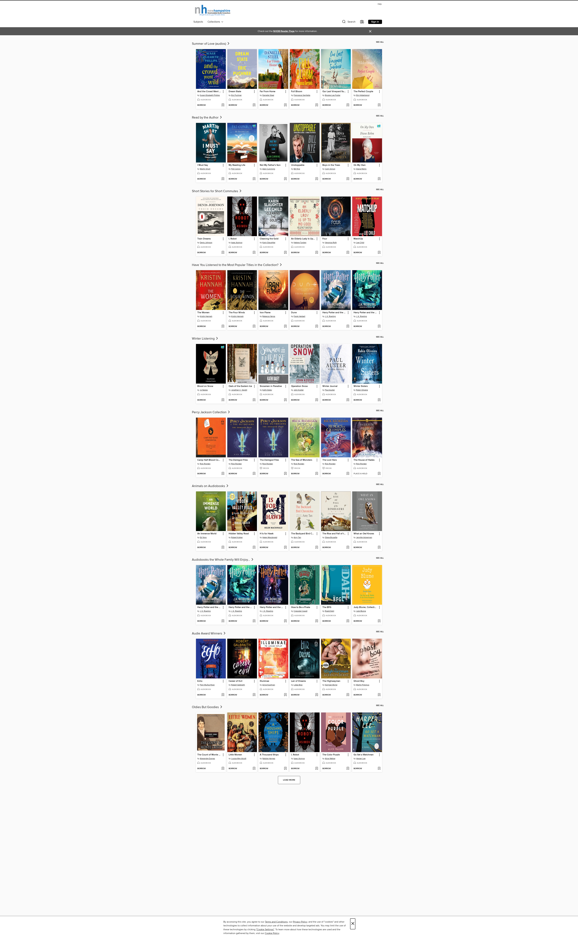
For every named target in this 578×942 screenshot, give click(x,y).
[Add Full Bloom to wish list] (317, 105)
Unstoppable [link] (297, 165)
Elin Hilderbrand (362, 95)
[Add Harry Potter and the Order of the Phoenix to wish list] (285, 621)
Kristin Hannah (206, 316)
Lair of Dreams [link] (298, 681)
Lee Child (360, 242)
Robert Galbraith (238, 685)
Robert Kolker (237, 537)
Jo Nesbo (204, 390)
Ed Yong (203, 537)
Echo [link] (199, 681)
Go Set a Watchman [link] (364, 754)
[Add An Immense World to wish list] (223, 548)
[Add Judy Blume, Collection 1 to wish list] (379, 621)
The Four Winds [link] (237, 312)
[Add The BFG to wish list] (348, 621)
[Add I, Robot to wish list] (254, 253)
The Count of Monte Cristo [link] (209, 754)
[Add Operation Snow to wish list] (317, 400)
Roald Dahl (329, 611)
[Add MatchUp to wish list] (379, 253)
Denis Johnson (206, 242)
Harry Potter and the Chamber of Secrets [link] (334, 312)
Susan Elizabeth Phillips (210, 95)
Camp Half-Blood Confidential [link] (209, 460)
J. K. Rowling (330, 316)
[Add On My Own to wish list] (379, 179)
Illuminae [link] (264, 681)
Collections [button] (214, 21)
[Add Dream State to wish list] (254, 105)
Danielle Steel (268, 95)
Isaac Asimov (236, 242)
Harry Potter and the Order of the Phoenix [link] (272, 607)
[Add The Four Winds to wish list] (254, 326)
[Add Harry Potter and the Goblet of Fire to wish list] (379, 326)
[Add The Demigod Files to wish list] (254, 474)
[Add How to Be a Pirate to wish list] (317, 621)
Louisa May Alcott (238, 758)
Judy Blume (361, 611)
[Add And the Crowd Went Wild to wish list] (223, 105)
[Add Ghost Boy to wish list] (379, 695)
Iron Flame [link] (265, 312)
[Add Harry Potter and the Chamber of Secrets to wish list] (348, 326)
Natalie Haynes (268, 758)
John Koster (299, 390)
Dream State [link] (235, 91)
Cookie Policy (272, 933)
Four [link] (324, 238)
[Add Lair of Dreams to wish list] (317, 695)
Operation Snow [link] (299, 386)
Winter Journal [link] (329, 386)
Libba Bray (298, 685)
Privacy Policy (300, 921)
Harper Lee (360, 758)
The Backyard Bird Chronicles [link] (303, 533)
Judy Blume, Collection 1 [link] (366, 607)
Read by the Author (205, 118)
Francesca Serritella (302, 95)
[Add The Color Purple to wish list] (348, 769)
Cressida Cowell (300, 611)
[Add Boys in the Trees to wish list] (348, 179)
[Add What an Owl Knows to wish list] (379, 548)
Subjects (198, 21)
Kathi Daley (267, 390)
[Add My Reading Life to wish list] (254, 179)
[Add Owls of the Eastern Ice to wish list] (254, 400)
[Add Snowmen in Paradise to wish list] (285, 400)
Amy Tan (297, 537)
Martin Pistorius (362, 685)
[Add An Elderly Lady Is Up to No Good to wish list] (317, 253)
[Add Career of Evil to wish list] (254, 695)
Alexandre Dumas (207, 758)
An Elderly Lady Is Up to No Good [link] (303, 238)
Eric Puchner (236, 95)
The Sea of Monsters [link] (301, 460)
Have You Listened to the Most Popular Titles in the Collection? (235, 265)
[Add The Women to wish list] (223, 326)
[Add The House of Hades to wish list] (379, 474)
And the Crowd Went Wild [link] (209, 91)
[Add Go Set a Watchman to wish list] (379, 769)
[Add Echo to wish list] (223, 695)
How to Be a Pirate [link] (300, 607)
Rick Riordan (205, 464)
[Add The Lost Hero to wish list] (348, 474)
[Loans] (362, 22)
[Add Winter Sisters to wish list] (379, 400)
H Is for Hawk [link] (266, 533)
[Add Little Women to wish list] (254, 769)
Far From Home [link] (267, 91)
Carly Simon (330, 169)
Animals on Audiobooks (209, 486)
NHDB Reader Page (284, 31)
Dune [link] (294, 312)
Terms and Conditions (276, 921)
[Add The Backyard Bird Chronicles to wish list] (317, 548)
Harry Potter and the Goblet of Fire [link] (366, 312)
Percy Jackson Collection (209, 412)
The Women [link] (203, 312)
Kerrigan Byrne (331, 685)
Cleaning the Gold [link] (269, 238)
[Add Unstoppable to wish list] (317, 179)
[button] (348, 22)
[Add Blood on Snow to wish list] (223, 400)
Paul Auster (330, 390)
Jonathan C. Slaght (239, 390)
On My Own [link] (360, 165)
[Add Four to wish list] (348, 253)
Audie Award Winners (207, 634)
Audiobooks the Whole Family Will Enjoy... (221, 560)
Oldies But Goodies (206, 707)
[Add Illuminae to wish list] (285, 695)
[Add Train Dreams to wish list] (223, 253)
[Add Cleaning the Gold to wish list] (285, 253)
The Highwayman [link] (331, 681)
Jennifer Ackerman (364, 537)
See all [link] (380, 42)
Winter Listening (203, 339)
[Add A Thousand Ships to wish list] (285, 769)
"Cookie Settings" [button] (265, 929)
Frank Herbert (299, 316)
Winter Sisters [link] (361, 386)
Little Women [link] (235, 754)
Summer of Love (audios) (209, 44)
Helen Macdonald (269, 537)
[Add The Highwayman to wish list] (348, 695)
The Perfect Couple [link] (363, 91)
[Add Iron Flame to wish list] (285, 326)
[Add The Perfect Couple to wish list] (379, 105)
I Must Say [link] (202, 165)
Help (380, 4)
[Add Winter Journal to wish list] (348, 400)
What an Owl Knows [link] (364, 533)
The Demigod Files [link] (238, 460)
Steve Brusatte (331, 537)
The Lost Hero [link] (329, 460)
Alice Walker (330, 758)
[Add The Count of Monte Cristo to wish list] (223, 769)
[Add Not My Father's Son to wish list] (285, 179)
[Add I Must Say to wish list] (223, 179)
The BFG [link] (326, 607)
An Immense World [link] (206, 533)
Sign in (375, 21)
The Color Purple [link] (331, 754)
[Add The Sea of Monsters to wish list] (317, 474)
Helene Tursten (300, 242)
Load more (289, 780)
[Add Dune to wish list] (317, 326)
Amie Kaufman (268, 685)
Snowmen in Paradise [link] (271, 386)
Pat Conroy (236, 169)
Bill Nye (297, 169)
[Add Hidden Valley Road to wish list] (254, 548)
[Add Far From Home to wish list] (285, 105)
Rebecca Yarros (268, 316)
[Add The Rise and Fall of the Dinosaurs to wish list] (348, 548)
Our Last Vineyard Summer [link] (334, 91)
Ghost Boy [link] (359, 681)
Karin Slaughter (268, 242)
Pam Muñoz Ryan (207, 685)
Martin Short (205, 169)
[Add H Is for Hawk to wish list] (285, 548)
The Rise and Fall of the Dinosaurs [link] (334, 533)
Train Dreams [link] (204, 238)
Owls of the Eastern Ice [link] (240, 386)
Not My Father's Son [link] (270, 165)
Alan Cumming (268, 169)
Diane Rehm (361, 169)
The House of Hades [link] (364, 460)
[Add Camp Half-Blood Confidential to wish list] (223, 474)
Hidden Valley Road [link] (239, 533)
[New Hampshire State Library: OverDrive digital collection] (212, 10)
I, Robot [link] (233, 238)
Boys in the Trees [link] (331, 165)
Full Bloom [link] (296, 91)
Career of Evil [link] (235, 681)
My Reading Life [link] (237, 165)
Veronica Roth (331, 242)
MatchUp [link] (358, 238)
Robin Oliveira (362, 390)
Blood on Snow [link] (205, 386)
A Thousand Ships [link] (269, 754)
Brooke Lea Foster (332, 95)
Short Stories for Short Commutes (215, 191)
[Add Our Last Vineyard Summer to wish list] (348, 105)
